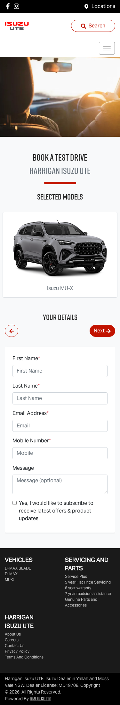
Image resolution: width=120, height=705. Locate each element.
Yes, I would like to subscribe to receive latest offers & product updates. (56, 511)
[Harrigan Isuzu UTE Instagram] (17, 6)
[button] (107, 48)
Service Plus (76, 576)
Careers (12, 639)
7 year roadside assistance (88, 593)
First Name (26, 358)
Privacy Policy (17, 651)
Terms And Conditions (24, 657)
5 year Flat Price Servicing (88, 582)
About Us (13, 634)
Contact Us (14, 645)
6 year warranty (78, 587)
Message (23, 468)
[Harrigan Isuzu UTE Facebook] (9, 6)
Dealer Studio (40, 698)
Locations (103, 6)
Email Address (30, 413)
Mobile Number (31, 440)
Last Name (26, 385)
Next (99, 330)
